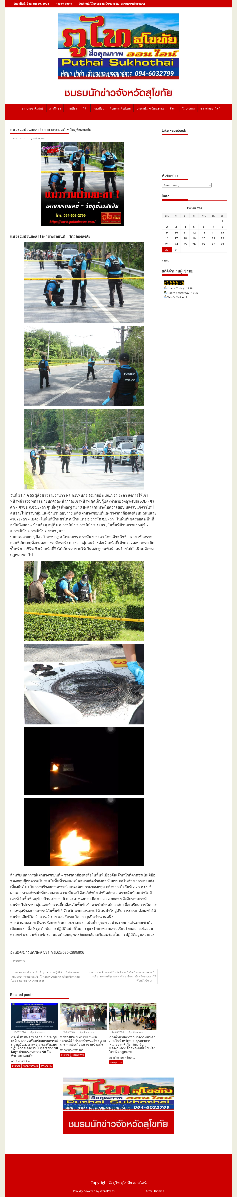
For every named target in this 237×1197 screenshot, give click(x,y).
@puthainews (38, 138)
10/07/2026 (19, 1032)
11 (185, 232)
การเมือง (71, 108)
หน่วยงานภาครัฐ (30, 1065)
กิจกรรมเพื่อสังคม (120, 108)
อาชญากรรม (19, 960)
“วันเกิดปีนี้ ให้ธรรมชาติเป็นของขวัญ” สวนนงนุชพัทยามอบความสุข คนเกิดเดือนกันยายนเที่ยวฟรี (132, 3)
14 (213, 232)
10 (176, 232)
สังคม (173, 108)
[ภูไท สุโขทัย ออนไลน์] (14, 107)
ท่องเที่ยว (98, 108)
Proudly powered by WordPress (94, 1191)
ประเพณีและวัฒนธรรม (150, 108)
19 (194, 238)
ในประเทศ (188, 108)
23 (166, 244)
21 (213, 238)
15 (222, 232)
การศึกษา (55, 108)
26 (194, 244)
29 (222, 244)
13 (203, 232)
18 (185, 238)
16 (166, 238)
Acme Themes (155, 1191)
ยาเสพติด (16, 1065)
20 (203, 238)
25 (185, 244)
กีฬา (85, 108)
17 (176, 238)
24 (176, 244)
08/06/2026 (68, 1032)
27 (203, 244)
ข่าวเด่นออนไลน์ (210, 108)
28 (213, 244)
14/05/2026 (117, 1032)
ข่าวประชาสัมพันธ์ (33, 108)
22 (222, 238)
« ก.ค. (165, 260)
